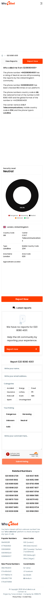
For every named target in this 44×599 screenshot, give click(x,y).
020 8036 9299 (11, 511)
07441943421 (6, 571)
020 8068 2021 (11, 487)
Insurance (11, 392)
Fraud (33, 388)
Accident (10, 388)
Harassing (26, 414)
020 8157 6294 (11, 491)
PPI (32, 392)
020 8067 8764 (32, 491)
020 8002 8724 (32, 507)
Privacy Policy (17, 597)
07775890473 (6, 575)
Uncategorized (25, 400)
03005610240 (6, 553)
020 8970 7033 (11, 499)
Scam (21, 396)
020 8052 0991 (32, 480)
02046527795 (6, 578)
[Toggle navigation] (41, 3)
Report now (12, 349)
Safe (8, 426)
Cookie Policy (27, 597)
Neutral (24, 420)
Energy (21, 388)
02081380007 (6, 556)
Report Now (32, 61)
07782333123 (6, 546)
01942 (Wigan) (28, 558)
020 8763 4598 (32, 483)
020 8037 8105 (32, 476)
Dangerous (11, 414)
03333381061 (5, 549)
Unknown (10, 420)
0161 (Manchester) (30, 546)
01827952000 (6, 568)
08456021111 (5, 542)
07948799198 (6, 582)
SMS (32, 396)
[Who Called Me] (8, 3)
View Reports (11, 61)
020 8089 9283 (11, 483)
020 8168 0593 (32, 511)
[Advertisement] (22, 28)
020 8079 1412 (32, 499)
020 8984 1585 (32, 495)
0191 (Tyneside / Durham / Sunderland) (32, 550)
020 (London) (28, 542)
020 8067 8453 (11, 507)
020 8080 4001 (12, 55)
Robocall (10, 396)
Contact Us (22, 592)
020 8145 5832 (11, 480)
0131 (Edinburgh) (29, 555)
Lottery (21, 392)
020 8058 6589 (11, 503)
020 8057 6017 (32, 487)
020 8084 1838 (11, 495)
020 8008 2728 (11, 476)
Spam (9, 400)
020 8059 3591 (32, 503)
